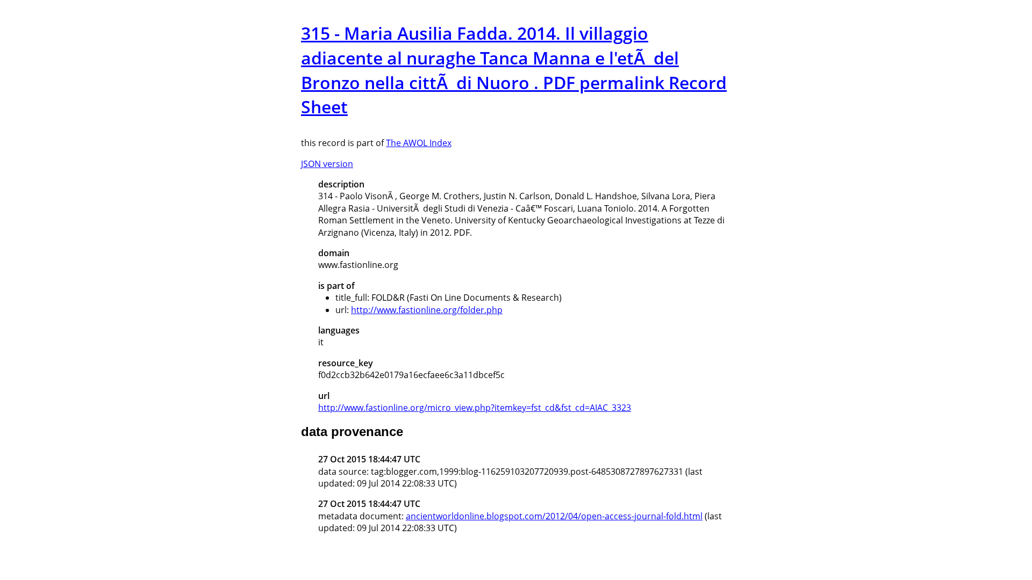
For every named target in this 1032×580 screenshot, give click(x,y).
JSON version (327, 164)
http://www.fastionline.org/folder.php (427, 310)
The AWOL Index (419, 143)
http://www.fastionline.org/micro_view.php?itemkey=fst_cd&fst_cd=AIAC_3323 (474, 408)
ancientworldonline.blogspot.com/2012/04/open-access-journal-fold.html (554, 516)
